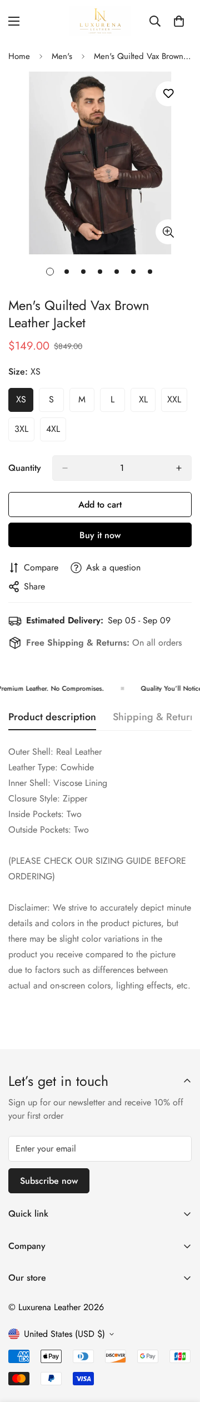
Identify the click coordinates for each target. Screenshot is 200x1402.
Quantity (24, 467)
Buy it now (100, 535)
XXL (177, 402)
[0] (179, 21)
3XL (24, 431)
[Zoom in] (168, 231)
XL (147, 402)
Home (19, 56)
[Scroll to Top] (180, 1343)
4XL (56, 431)
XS (24, 402)
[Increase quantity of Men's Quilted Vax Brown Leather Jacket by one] (179, 468)
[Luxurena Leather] (100, 21)
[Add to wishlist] (168, 93)
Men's (62, 56)
